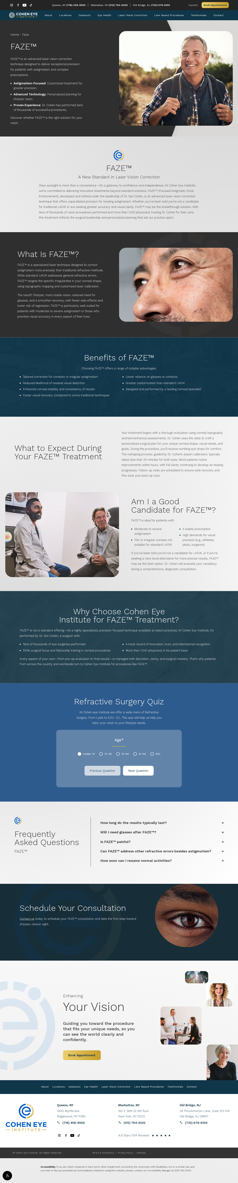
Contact (219, 15)
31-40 (125, 754)
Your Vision (94, 1003)
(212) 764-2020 (182, 1170)
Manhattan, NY (100, 5)
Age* (119, 740)
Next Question (138, 770)
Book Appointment (215, 5)
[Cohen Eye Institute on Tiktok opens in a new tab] (31, 5)
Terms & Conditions (103, 1153)
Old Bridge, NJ (142, 5)
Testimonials (199, 15)
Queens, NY (59, 5)
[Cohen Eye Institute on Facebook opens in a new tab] (18, 5)
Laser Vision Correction (132, 15)
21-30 (108, 754)
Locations (65, 15)
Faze (25, 34)
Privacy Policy (125, 1153)
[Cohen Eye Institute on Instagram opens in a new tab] (11, 5)
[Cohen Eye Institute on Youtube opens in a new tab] (24, 5)
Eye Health (104, 15)
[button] (7, 1175)
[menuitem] (11, 5)
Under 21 (89, 754)
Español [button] (193, 5)
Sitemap (141, 1153)
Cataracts (85, 15)
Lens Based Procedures (169, 15)
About (48, 15)
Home (14, 34)
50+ (158, 754)
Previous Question (102, 770)
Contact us (27, 918)
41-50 (142, 754)
